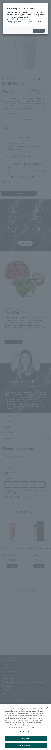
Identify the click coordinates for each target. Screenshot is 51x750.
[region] (25, 727)
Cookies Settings (25, 732)
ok (39, 30)
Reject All (25, 739)
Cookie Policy (29, 727)
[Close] (47, 707)
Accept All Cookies (25, 745)
